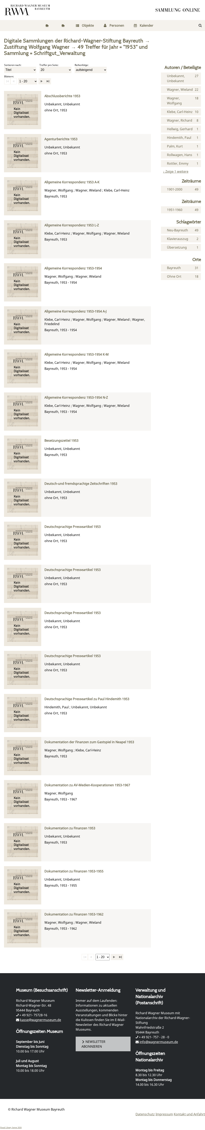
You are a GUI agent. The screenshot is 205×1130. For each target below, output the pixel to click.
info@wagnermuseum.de (159, 1042)
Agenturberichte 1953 (60, 139)
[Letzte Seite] (48, 81)
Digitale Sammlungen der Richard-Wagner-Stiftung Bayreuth (73, 40)
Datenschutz (145, 1114)
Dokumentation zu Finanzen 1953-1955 (74, 871)
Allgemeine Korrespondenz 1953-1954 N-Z (76, 397)
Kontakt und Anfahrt (189, 1114)
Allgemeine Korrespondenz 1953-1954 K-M (76, 354)
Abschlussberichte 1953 (62, 96)
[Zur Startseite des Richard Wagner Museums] (28, 10)
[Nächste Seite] (41, 81)
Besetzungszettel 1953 (61, 441)
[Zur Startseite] (179, 10)
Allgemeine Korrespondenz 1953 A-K (71, 182)
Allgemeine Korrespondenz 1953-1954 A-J (75, 311)
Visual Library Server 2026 (11, 1127)
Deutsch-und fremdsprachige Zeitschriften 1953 (80, 484)
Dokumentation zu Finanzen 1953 (69, 828)
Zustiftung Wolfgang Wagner (36, 47)
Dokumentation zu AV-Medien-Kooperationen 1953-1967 (87, 785)
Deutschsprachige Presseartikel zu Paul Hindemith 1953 (86, 699)
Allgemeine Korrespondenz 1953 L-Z (71, 225)
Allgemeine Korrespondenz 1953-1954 (73, 268)
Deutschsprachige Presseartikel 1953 (72, 527)
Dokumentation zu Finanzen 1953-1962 (74, 914)
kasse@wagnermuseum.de (40, 1020)
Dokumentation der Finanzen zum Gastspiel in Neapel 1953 (89, 742)
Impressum (164, 1114)
